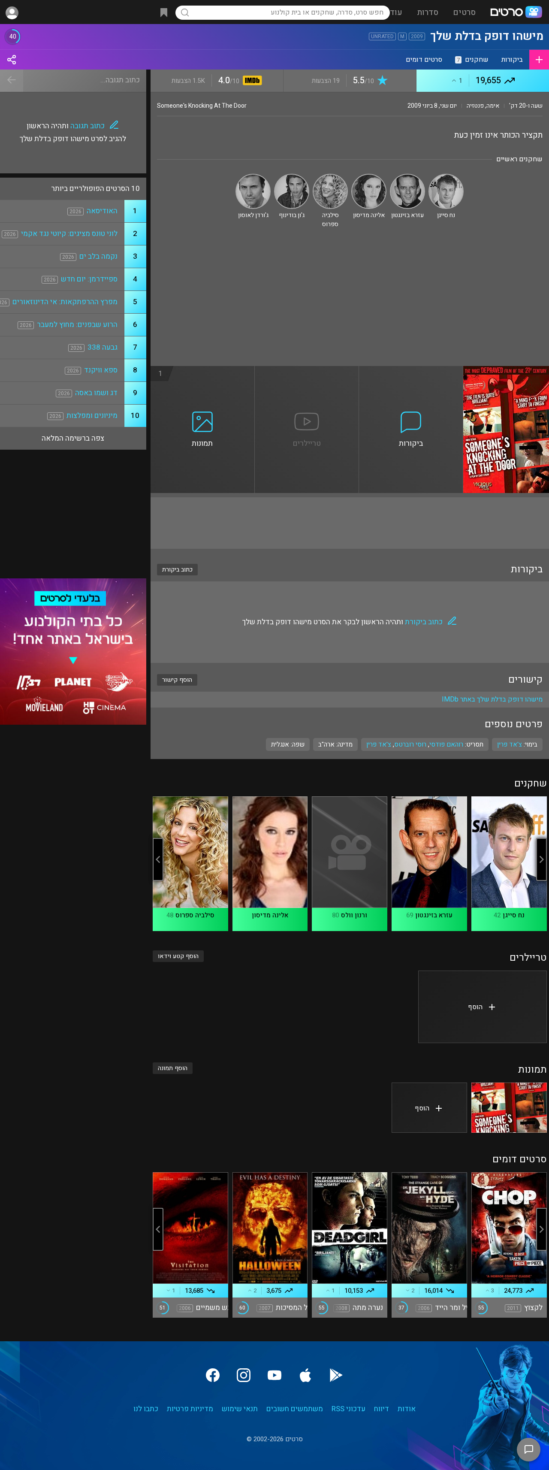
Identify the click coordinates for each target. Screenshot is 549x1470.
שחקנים (473, 59)
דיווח (381, 1408)
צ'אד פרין (378, 744)
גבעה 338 (102, 347)
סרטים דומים (424, 59)
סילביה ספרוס (194, 915)
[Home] (516, 13)
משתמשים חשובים (294, 1408)
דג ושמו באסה (96, 392)
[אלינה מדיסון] (369, 177)
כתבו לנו (145, 1408)
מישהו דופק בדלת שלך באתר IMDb (492, 699)
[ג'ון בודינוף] (291, 177)
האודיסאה (102, 211)
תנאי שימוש (240, 1408)
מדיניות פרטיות (190, 1408)
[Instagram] (243, 1375)
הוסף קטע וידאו (178, 956)
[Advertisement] (350, 302)
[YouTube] (274, 1375)
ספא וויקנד (101, 370)
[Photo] (509, 1108)
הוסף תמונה (172, 1068)
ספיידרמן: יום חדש (89, 279)
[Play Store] (336, 1375)
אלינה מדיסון (270, 915)
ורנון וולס (354, 915)
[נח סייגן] (446, 177)
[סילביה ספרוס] (330, 177)
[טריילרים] (307, 371)
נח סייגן (514, 915)
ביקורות (512, 59)
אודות (407, 1408)
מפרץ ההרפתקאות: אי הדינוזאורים (65, 301)
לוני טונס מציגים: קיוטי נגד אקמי (69, 233)
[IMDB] (250, 81)
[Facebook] (212, 1375)
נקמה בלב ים (98, 256)
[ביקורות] (411, 371)
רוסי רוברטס (410, 744)
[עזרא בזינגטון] (407, 177)
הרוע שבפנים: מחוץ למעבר (77, 324)
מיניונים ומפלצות (92, 415)
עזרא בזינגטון (433, 915)
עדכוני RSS (348, 1408)
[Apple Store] (305, 1375)
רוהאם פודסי (446, 744)
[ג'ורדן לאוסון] (253, 177)
